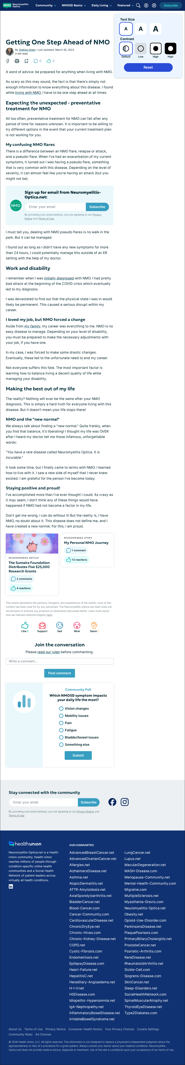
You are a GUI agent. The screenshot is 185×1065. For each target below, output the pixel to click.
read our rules (48, 652)
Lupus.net (132, 859)
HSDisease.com (82, 994)
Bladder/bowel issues (82, 737)
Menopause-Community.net (147, 877)
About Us (15, 1029)
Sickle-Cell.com (137, 970)
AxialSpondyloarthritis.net (90, 896)
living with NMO (28, 93)
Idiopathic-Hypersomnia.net (92, 1000)
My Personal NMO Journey (86, 542)
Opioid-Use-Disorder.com (145, 920)
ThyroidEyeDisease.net (143, 1007)
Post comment (59, 673)
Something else (77, 744)
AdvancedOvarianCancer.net (92, 859)
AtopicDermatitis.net (86, 883)
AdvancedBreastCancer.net (91, 853)
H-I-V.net (76, 988)
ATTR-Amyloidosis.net (87, 890)
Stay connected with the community (44, 792)
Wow (75, 627)
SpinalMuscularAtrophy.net (146, 1000)
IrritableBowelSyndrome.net (92, 1019)
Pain (68, 723)
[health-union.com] (25, 845)
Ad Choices (43, 1034)
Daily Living (100, 5)
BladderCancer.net (84, 902)
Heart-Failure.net (83, 970)
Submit (78, 755)
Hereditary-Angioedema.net (92, 982)
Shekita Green (27, 49)
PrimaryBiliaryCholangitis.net (148, 939)
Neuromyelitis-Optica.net (145, 908)
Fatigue (71, 730)
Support (41, 627)
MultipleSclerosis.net (141, 896)
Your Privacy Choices (119, 1029)
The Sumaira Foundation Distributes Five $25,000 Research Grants (29, 566)
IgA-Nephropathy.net (86, 1007)
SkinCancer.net (136, 982)
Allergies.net (79, 865)
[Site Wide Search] (138, 5)
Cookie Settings (148, 1029)
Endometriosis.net (84, 957)
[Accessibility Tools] (146, 5)
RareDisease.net (137, 957)
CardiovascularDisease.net (91, 920)
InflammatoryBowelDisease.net (94, 1013)
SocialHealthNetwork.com (145, 994)
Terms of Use (46, 218)
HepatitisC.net (81, 976)
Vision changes (77, 708)
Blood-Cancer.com (84, 908)
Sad (57, 627)
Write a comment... (23, 661)
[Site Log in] (154, 5)
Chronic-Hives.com (85, 933)
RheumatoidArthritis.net (143, 963)
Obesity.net (133, 914)
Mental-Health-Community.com (150, 883)
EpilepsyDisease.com (86, 963)
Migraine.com (135, 890)
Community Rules (21, 1034)
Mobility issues (77, 716)
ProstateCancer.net (140, 945)
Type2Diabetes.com (140, 1013)
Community (44, 5)
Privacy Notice (85, 811)
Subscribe (97, 207)
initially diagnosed (59, 278)
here (49, 614)
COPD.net (77, 945)
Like (23, 627)
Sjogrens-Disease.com (142, 976)
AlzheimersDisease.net (88, 871)
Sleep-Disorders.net (140, 988)
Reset (148, 67)
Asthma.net (78, 877)
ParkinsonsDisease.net (142, 926)
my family (32, 326)
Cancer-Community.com (89, 914)
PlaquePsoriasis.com (141, 933)
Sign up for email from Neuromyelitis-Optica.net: (63, 195)
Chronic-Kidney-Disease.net (92, 939)
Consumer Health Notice (85, 1029)
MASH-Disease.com (140, 871)
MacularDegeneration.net (145, 865)
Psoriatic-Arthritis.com (143, 951)
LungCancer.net (137, 853)
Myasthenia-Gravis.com (144, 902)
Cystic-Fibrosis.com (85, 951)
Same (93, 627)
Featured (123, 5)
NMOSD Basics (72, 5)
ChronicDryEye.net (84, 926)
